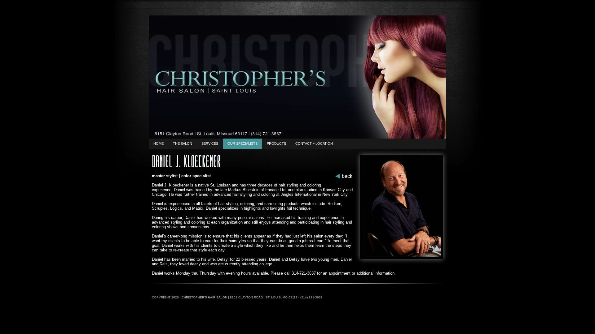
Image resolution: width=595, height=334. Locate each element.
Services (209, 143)
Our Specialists (242, 143)
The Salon (182, 143)
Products (276, 143)
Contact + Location (314, 143)
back (347, 176)
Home (158, 143)
